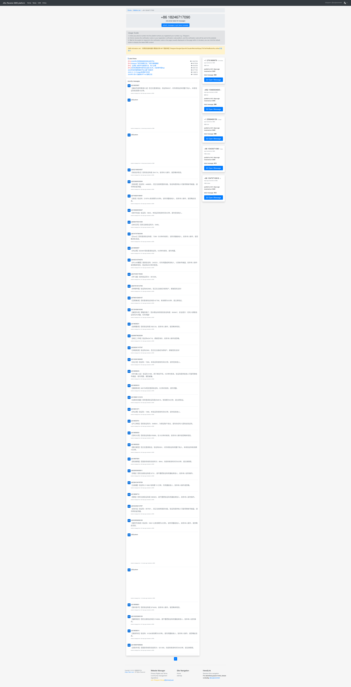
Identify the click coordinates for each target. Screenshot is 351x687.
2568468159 (212, 119)
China (44, 3)
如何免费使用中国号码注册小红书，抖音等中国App (148, 68)
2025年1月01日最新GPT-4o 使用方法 (140, 74)
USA (39, 3)
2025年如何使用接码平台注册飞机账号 (140, 70)
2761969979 (212, 60)
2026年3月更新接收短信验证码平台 (142, 61)
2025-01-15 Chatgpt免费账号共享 (139, 72)
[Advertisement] (164, 114)
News (34, 3)
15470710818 (213, 178)
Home (29, 3)
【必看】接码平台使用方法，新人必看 (143, 65)
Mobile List (136, 10)
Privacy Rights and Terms (159, 673)
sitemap (179, 676)
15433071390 (213, 148)
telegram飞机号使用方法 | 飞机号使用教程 (144, 63)
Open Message (214, 79)
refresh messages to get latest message (175, 25)
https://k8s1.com (129, 672)
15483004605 (214, 89)
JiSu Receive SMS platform (14, 3)
